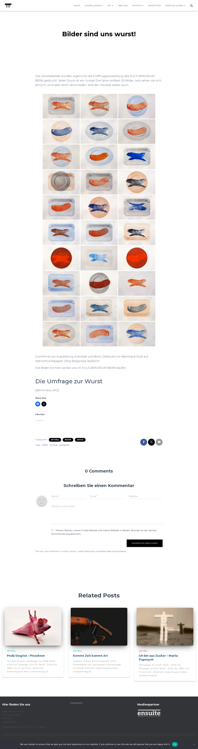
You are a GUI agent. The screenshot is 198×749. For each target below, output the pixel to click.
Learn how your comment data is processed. (102, 551)
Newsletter (154, 5)
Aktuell (55, 440)
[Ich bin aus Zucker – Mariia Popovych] (165, 626)
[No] (194, 744)
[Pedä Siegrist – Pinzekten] (33, 626)
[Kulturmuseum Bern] (8, 5)
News (77, 5)
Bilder (68, 440)
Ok (174, 744)
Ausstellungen (93, 5)
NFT (110, 5)
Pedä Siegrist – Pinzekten (26, 655)
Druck (80, 440)
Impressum (76, 702)
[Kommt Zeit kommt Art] (99, 626)
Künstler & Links (174, 5)
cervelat (53, 445)
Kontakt (137, 5)
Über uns (123, 5)
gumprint (64, 445)
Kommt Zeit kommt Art (90, 655)
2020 (45, 445)
